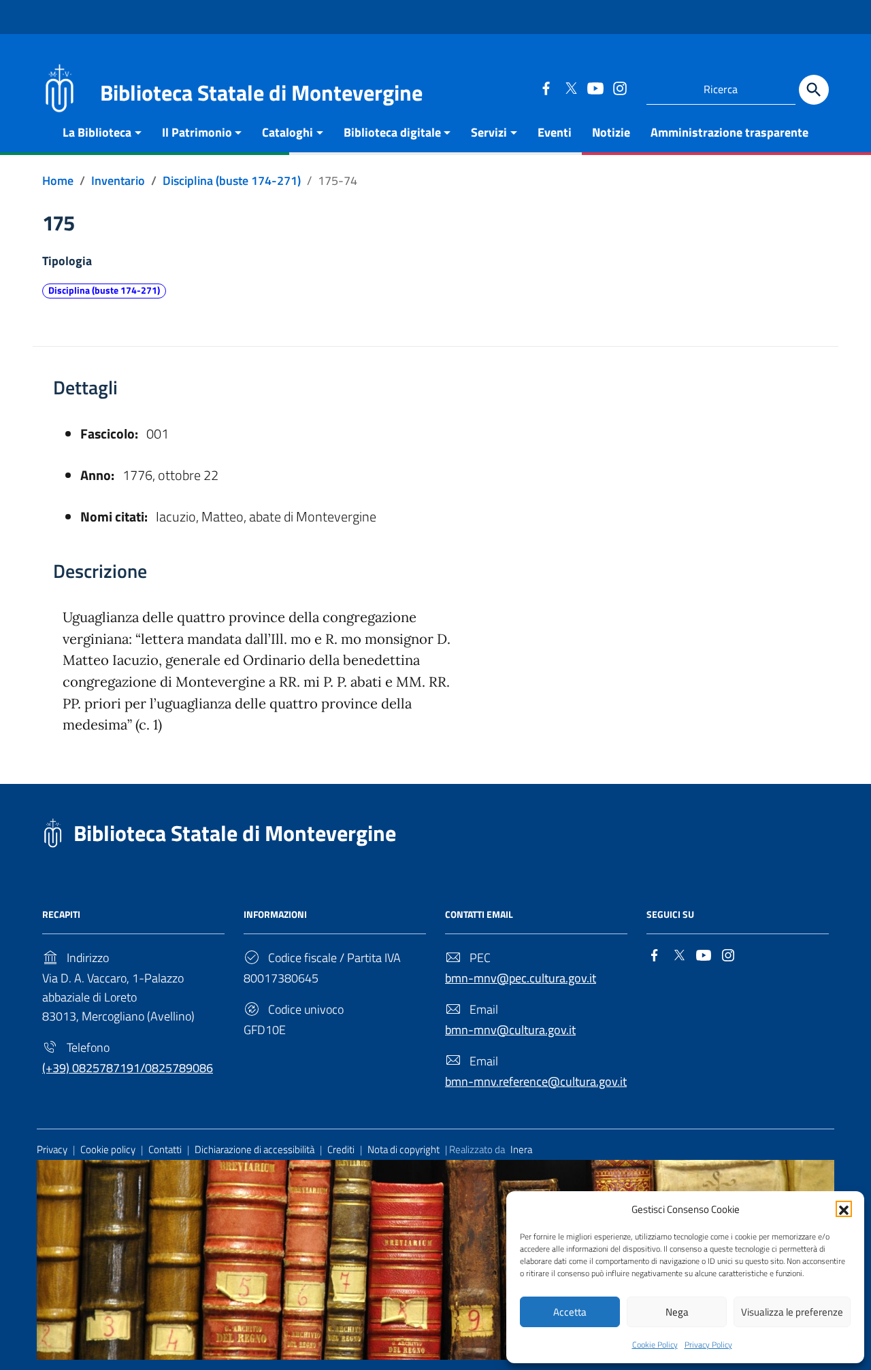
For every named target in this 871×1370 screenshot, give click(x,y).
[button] (844, 1209)
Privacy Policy (708, 1344)
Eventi (555, 132)
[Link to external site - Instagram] (619, 88)
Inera (521, 1149)
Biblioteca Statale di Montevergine (234, 833)
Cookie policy (107, 1149)
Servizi (489, 132)
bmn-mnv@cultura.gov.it (510, 1030)
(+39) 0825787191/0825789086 (127, 1068)
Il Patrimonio (197, 132)
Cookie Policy (655, 1344)
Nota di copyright (403, 1149)
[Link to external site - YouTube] (595, 88)
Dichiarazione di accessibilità (254, 1149)
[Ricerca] (814, 90)
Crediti (341, 1149)
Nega (677, 1312)
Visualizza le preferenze (792, 1312)
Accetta (570, 1312)
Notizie (611, 132)
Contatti (165, 1149)
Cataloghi (287, 132)
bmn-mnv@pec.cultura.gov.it (520, 978)
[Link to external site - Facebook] (546, 88)
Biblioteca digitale (392, 132)
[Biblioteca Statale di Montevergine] (59, 87)
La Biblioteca (97, 132)
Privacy (52, 1149)
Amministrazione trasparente (729, 132)
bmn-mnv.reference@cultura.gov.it (536, 1081)
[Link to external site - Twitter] (570, 88)
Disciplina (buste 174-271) (104, 290)
